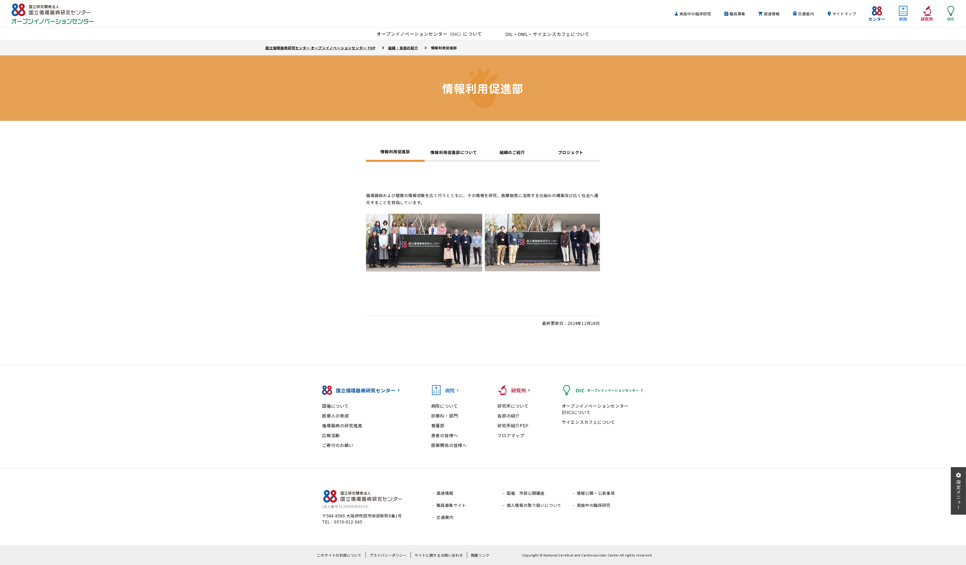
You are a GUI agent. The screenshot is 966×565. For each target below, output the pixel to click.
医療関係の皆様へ (449, 445)
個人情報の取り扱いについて (534, 505)
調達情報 (772, 13)
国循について (335, 406)
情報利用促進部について (453, 152)
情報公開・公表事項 (596, 493)
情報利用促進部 (395, 151)
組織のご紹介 (512, 152)
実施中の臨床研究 (695, 13)
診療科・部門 (444, 415)
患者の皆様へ (444, 435)
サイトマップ (844, 13)
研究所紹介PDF (513, 425)
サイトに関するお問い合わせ (439, 555)
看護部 (438, 425)
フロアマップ (510, 435)
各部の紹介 (508, 415)
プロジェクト (570, 152)
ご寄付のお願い (337, 445)
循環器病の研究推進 (342, 425)
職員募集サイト (451, 505)
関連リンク (480, 555)
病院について (444, 406)
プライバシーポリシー (388, 555)
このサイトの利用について (339, 555)
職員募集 (737, 13)
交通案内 (806, 13)
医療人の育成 (335, 415)
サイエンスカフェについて (588, 422)
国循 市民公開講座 (526, 493)
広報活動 (331, 435)
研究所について (513, 406)
